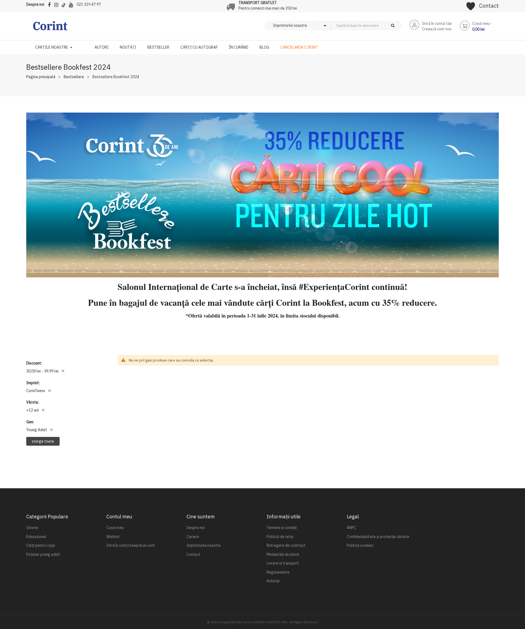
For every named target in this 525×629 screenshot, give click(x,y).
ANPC (351, 527)
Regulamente (278, 572)
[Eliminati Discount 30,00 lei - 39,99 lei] (62, 371)
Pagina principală (40, 76)
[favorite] (471, 4)
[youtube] (72, 4)
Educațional (36, 536)
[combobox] (375, 25)
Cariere (192, 536)
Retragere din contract (286, 545)
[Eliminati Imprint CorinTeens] (49, 390)
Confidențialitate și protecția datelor (378, 536)
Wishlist (113, 536)
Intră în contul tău (437, 23)
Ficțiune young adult (43, 554)
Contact (489, 5)
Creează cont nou (436, 29)
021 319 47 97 (89, 4)
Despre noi (35, 4)
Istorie (32, 527)
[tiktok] (65, 4)
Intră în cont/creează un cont (130, 545)
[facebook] (50, 4)
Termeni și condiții (282, 527)
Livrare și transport (283, 563)
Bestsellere (74, 76)
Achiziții (273, 580)
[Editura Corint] (50, 28)
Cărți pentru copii (40, 545)
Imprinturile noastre (203, 545)
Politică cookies (360, 545)
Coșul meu (115, 527)
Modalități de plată (283, 554)
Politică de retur (280, 536)
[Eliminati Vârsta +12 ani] (43, 410)
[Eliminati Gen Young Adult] (51, 429)
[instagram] (57, 4)
